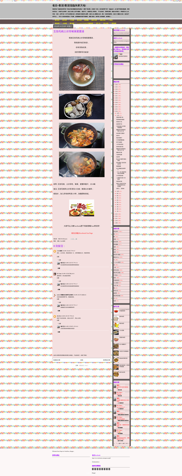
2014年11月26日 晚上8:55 (68, 273)
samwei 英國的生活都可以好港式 (65, 294)
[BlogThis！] (73, 239)
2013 (116, 214)
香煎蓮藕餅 (120, 427)
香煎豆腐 (120, 389)
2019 (116, 100)
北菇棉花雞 (119, 154)
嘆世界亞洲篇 (117, 272)
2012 (116, 216)
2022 (116, 93)
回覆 (58, 256)
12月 (118, 113)
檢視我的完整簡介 (123, 56)
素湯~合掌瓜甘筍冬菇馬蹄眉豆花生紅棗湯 (121, 185)
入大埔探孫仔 (121, 403)
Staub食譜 (62, 241)
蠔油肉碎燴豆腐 (123, 358)
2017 (116, 104)
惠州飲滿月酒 (119, 146)
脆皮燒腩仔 (119, 137)
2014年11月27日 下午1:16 (71, 262)
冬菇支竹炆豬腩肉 (124, 351)
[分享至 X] (74, 239)
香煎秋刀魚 (119, 121)
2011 (116, 218)
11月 (118, 115)
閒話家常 (116, 231)
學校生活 (116, 290)
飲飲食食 (116, 241)
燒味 (115, 277)
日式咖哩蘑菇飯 (120, 140)
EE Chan (59, 273)
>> (129, 443)
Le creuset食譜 (117, 262)
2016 (116, 106)
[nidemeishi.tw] (95, 462)
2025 (116, 86)
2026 (116, 84)
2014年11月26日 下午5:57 (69, 250)
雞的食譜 (121, 323)
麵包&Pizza (116, 257)
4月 (118, 204)
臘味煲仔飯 (119, 152)
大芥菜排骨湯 (119, 144)
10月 (118, 191)
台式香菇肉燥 (119, 175)
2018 (116, 102)
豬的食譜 (121, 316)
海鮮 (115, 247)
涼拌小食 (116, 285)
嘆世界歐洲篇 (117, 295)
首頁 (81, 360)
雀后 (62, 262)
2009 (116, 223)
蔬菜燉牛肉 (119, 124)
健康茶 (115, 293)
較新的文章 (56, 360)
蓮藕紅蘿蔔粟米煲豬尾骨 (123, 414)
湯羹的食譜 (122, 337)
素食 (115, 249)
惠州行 (118, 135)
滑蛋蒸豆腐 (119, 181)
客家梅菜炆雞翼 (120, 119)
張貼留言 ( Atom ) (83, 365)
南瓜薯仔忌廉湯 (120, 133)
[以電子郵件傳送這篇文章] (71, 239)
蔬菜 (115, 252)
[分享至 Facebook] (76, 239)
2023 (116, 91)
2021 (116, 95)
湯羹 (58, 241)
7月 (118, 198)
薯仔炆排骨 (122, 372)
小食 (115, 267)
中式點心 (116, 275)
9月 (118, 193)
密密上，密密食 (120, 188)
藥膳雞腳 (118, 166)
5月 (118, 202)
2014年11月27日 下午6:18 (67, 316)
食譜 (115, 300)
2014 (116, 111)
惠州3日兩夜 (120, 440)
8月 (118, 195)
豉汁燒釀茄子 (122, 344)
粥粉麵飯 (116, 244)
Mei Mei (59, 316)
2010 (116, 220)
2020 (116, 98)
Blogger (93, 473)
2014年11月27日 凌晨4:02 (80, 294)
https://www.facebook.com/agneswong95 (101, 458)
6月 (118, 200)
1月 (118, 211)
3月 (118, 206)
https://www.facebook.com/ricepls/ (121, 33)
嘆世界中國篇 (117, 254)
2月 (118, 209)
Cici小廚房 (59, 250)
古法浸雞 (121, 330)
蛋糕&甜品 (116, 270)
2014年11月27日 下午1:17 (71, 284)
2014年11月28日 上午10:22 (71, 326)
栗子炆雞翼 (119, 142)
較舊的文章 (106, 360)
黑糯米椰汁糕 (119, 117)
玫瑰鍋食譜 (117, 280)
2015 (116, 109)
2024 (116, 89)
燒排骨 (118, 156)
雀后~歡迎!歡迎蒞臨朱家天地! (69, 5)
